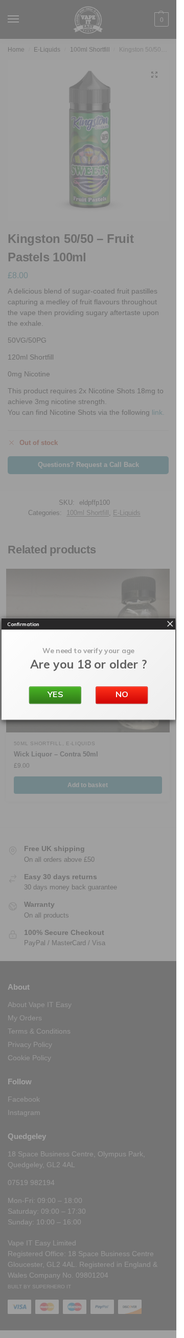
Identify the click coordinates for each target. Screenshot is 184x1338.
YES (54, 694)
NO (121, 694)
